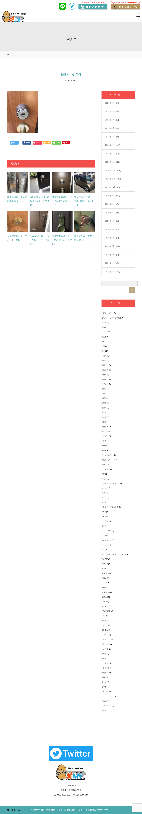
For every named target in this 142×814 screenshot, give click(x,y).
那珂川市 (105, 365)
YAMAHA (105, 635)
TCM (103, 616)
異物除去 (105, 673)
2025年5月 (112, 120)
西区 (103, 351)
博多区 (104, 327)
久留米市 (105, 427)
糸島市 (104, 360)
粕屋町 (104, 403)
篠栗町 (104, 408)
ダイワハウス (106, 531)
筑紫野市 (105, 370)
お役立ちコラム (107, 313)
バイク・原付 (106, 625)
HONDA (104, 569)
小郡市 (104, 422)
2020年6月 (112, 221)
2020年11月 (113, 179)
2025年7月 (112, 111)
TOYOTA (105, 559)
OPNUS (104, 465)
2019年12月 (112, 271)
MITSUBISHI (106, 611)
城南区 (104, 356)
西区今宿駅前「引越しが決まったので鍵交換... (40, 240)
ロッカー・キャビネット (111, 483)
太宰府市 (105, 379)
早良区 (104, 342)
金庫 (103, 687)
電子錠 (104, 526)
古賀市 (104, 394)
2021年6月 (112, 153)
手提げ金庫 (106, 692)
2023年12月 (112, 145)
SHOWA (105, 517)
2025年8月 (112, 103)
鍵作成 (104, 587)
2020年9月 (112, 195)
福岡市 (104, 323)
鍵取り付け (106, 644)
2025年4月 (112, 128)
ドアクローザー (107, 696)
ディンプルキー (107, 455)
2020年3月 (112, 246)
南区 (103, 346)
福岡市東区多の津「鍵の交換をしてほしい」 (62, 240)
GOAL (104, 493)
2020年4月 (112, 238)
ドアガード (106, 436)
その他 (104, 621)
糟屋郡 (104, 398)
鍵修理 (104, 658)
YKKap (104, 535)
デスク (104, 441)
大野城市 (105, 384)
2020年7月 (112, 212)
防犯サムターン (107, 460)
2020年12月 (113, 170)
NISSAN (105, 564)
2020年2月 (112, 255)
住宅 (103, 450)
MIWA (104, 512)
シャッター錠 (106, 545)
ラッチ (104, 682)
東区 (103, 337)
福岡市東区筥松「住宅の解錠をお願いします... (62, 201)
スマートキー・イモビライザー (113, 554)
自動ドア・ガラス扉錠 (110, 507)
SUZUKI (105, 578)
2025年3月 (112, 137)
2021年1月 (112, 162)
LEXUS (104, 583)
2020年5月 (112, 229)
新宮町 (104, 412)
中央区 (104, 332)
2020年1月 (112, 263)
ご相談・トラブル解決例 (111, 318)
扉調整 (104, 710)
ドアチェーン (106, 706)
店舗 (103, 474)
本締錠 (104, 654)
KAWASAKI (106, 640)
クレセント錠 (106, 540)
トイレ (104, 498)
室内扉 (104, 479)
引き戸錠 (105, 521)
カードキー (106, 469)
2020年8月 (112, 204)
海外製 (104, 502)
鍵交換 (104, 488)
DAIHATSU (106, 573)
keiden (104, 446)
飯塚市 (104, 389)
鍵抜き (104, 677)
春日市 (104, 375)
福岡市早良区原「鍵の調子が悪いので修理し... (40, 201)
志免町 (104, 417)
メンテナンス (106, 668)
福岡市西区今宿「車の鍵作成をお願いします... (84, 201)
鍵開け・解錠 (106, 431)
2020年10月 (113, 187)
